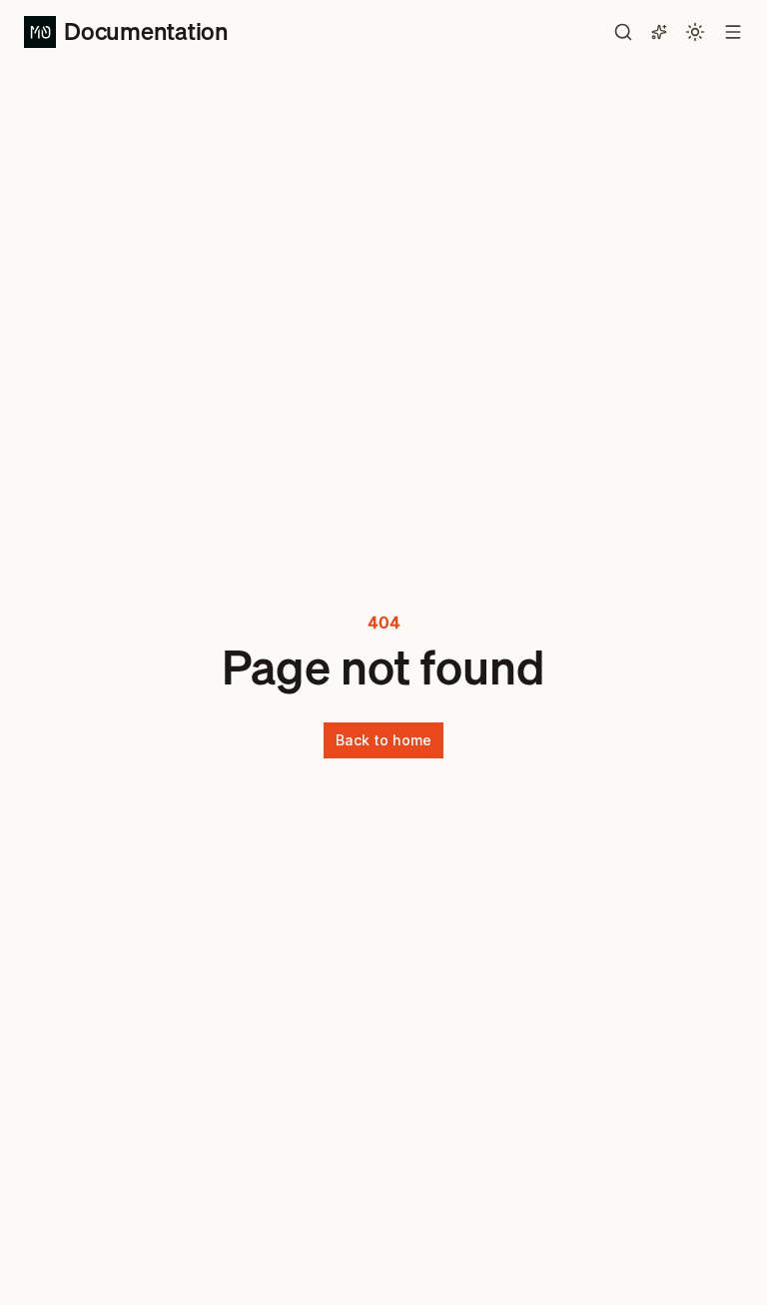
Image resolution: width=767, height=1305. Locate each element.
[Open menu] (733, 32)
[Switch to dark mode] (695, 32)
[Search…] (623, 32)
